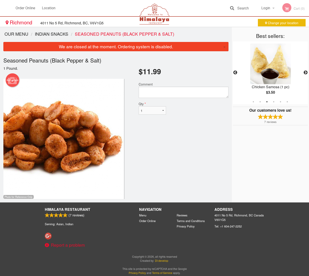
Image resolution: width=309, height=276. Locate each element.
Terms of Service (162, 273)
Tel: (228, 226)
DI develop (161, 260)
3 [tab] (267, 102)
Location (48, 8)
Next (305, 72)
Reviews (182, 215)
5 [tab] (280, 102)
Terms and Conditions (191, 221)
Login (265, 8)
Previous (235, 72)
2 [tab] (260, 102)
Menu (142, 215)
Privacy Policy (186, 226)
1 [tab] (253, 102)
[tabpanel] (270, 72)
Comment (146, 84)
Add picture (13, 80)
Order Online (25, 8)
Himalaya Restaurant (67, 209)
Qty (142, 104)
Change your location (282, 23)
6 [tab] (287, 102)
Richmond (20, 22)
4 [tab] (273, 102)
